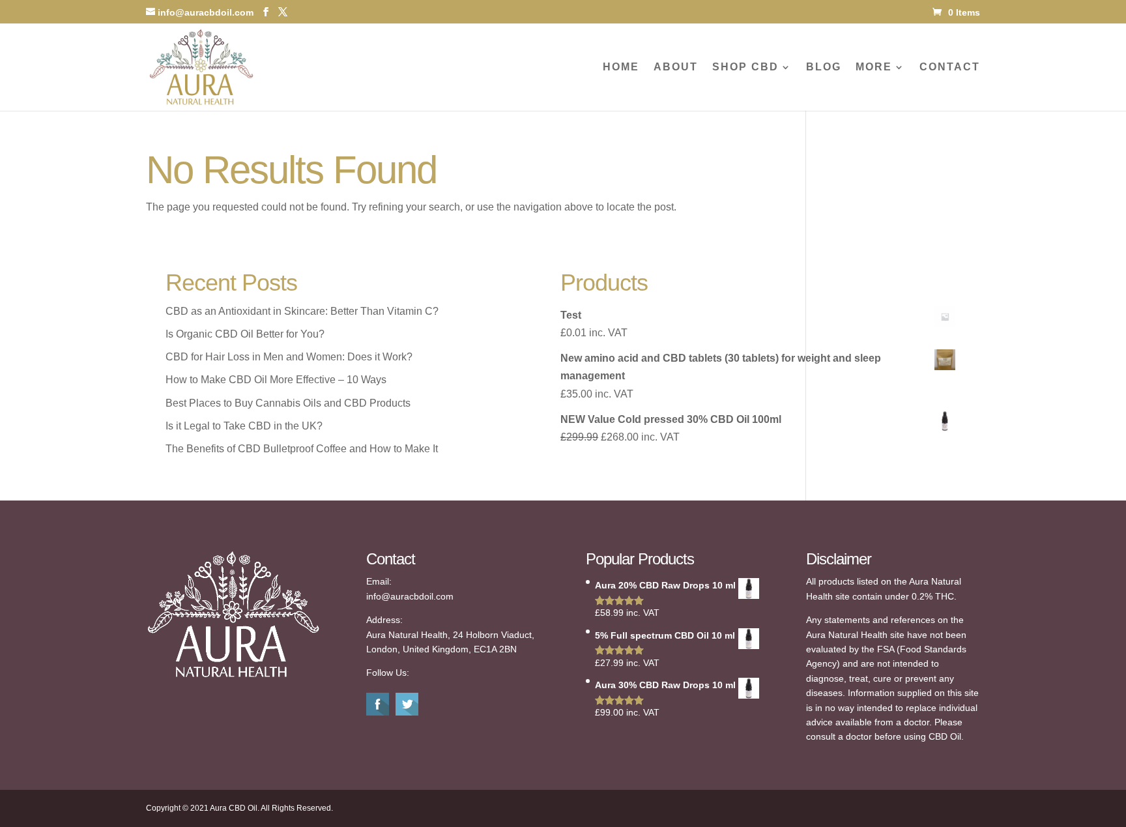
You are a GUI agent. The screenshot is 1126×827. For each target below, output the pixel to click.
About (676, 67)
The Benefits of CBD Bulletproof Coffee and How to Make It (302, 448)
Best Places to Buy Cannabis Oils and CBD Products (288, 403)
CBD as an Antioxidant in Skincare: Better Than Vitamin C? (302, 311)
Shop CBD (745, 67)
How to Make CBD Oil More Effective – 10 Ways (276, 379)
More (874, 67)
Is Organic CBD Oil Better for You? (245, 334)
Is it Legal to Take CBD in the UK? (244, 425)
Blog (823, 67)
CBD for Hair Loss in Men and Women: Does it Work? (289, 356)
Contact (949, 67)
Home (621, 67)
